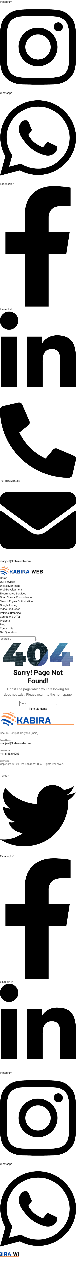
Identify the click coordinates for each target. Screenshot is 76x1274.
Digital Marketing (10, 585)
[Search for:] (18, 638)
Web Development (11, 589)
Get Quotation (8, 632)
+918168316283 (9, 753)
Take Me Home (38, 708)
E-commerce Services (13, 593)
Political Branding (10, 613)
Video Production (10, 609)
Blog (2, 624)
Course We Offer (10, 616)
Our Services (7, 581)
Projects (5, 620)
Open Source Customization (16, 597)
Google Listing (8, 605)
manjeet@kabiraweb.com (15, 743)
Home (3, 578)
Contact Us (6, 628)
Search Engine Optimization (16, 601)
